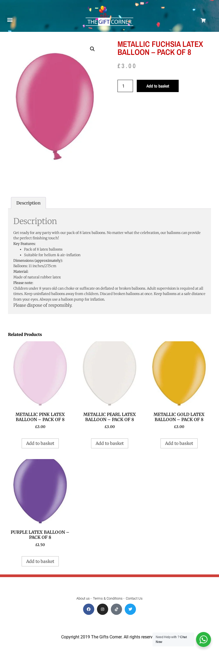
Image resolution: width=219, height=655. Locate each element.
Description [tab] (28, 203)
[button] (9, 19)
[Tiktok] (116, 609)
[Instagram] (102, 609)
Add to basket (157, 86)
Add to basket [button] (40, 443)
